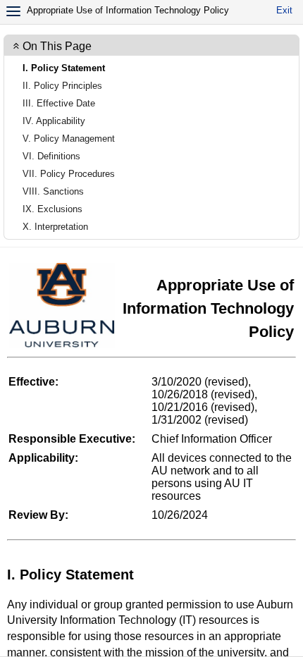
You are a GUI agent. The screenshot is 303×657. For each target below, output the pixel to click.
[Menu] (13, 11)
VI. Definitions (51, 156)
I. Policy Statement (64, 68)
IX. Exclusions (52, 209)
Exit (284, 10)
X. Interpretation (55, 226)
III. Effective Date (59, 103)
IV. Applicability (54, 121)
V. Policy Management (69, 138)
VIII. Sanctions (53, 191)
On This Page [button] (57, 46)
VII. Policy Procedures (69, 173)
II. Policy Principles (62, 85)
